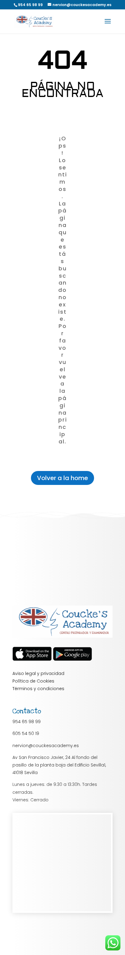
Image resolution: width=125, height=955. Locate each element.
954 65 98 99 (26, 722)
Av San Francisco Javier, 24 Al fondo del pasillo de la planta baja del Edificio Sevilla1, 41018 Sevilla (59, 765)
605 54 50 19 (25, 733)
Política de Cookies (33, 681)
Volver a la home (62, 478)
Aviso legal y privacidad (38, 673)
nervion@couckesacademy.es (45, 746)
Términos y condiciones (38, 689)
